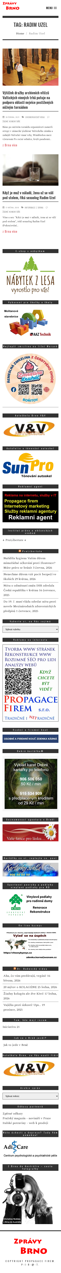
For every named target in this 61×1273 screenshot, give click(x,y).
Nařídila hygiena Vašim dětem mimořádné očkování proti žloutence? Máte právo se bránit (29, 563)
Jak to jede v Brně (15, 1045)
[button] (51, 8)
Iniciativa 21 (11, 1027)
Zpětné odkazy (13, 1113)
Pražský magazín (14, 1118)
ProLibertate (32, 551)
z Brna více (10, 145)
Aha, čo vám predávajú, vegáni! (24, 976)
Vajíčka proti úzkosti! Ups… (22, 1005)
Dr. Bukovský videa (32, 968)
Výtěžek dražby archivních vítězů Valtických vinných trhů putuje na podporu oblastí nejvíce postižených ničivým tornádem (28, 100)
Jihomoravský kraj (35, 117)
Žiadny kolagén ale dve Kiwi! (23, 993)
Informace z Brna (34, 207)
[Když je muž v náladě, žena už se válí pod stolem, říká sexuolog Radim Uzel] (30, 170)
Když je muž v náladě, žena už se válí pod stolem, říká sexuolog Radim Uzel (29, 195)
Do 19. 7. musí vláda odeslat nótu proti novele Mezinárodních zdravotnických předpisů (29, 606)
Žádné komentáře (11, 121)
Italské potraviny (14, 1123)
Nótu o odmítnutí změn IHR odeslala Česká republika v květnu (28, 588)
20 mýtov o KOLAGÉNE (20, 987)
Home (20, 33)
